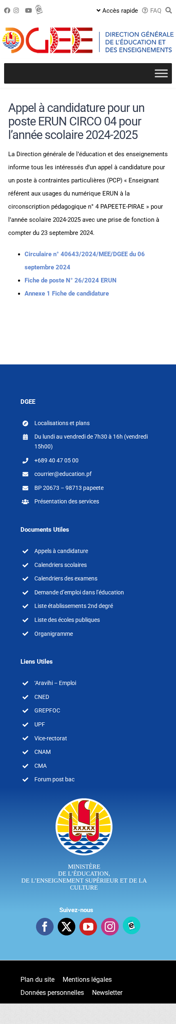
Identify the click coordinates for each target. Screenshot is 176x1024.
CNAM (42, 752)
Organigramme (53, 633)
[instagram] (110, 926)
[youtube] (88, 926)
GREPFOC (47, 710)
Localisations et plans (62, 423)
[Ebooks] (131, 925)
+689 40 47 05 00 (56, 460)
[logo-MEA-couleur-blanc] (84, 797)
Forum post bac (54, 779)
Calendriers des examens (65, 578)
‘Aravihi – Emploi (55, 683)
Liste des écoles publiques (67, 620)
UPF (39, 724)
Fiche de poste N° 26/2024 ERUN (71, 280)
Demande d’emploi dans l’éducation (79, 592)
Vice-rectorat (50, 738)
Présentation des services (66, 501)
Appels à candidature (61, 551)
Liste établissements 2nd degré (73, 606)
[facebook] (45, 926)
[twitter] (66, 926)
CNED (41, 697)
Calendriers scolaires (60, 565)
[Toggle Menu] (161, 73)
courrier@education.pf (63, 474)
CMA (40, 765)
